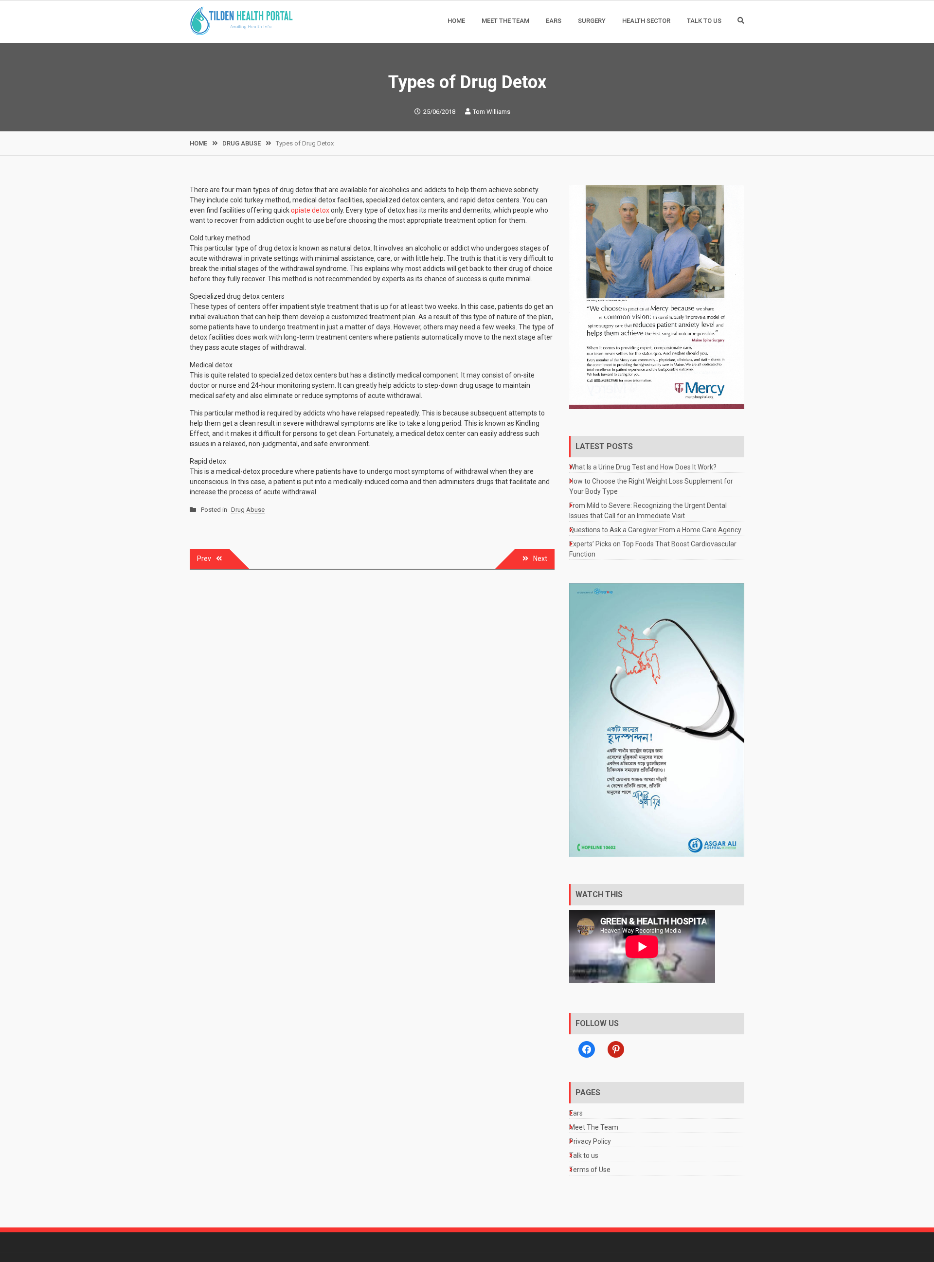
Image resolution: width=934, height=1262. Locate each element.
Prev (204, 558)
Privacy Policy (590, 1141)
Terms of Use (590, 1169)
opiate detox (310, 210)
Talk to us (704, 20)
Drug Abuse (248, 509)
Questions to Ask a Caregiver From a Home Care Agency (655, 530)
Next (540, 558)
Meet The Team (505, 20)
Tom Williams (491, 111)
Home (456, 20)
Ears (553, 20)
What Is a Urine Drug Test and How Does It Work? (643, 467)
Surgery (592, 20)
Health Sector (646, 20)
